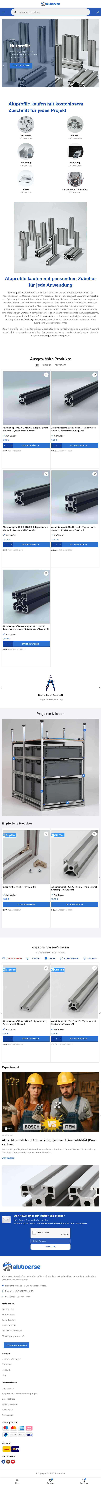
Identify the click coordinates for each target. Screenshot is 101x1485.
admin (11, 1129)
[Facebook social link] (3, 1462)
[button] (26, 904)
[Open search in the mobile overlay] (50, 12)
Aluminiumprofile (89, 296)
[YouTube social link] (13, 1462)
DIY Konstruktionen (47, 316)
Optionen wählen (30, 445)
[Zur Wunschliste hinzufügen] (46, 375)
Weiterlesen (8, 1158)
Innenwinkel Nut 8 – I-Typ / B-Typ (20, 886)
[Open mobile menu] (3, 12)
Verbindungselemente (32, 319)
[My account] (97, 12)
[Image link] (50, 1267)
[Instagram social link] (8, 1462)
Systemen (26, 313)
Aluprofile (18, 292)
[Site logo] (50, 4)
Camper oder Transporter (56, 335)
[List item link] (50, 1309)
